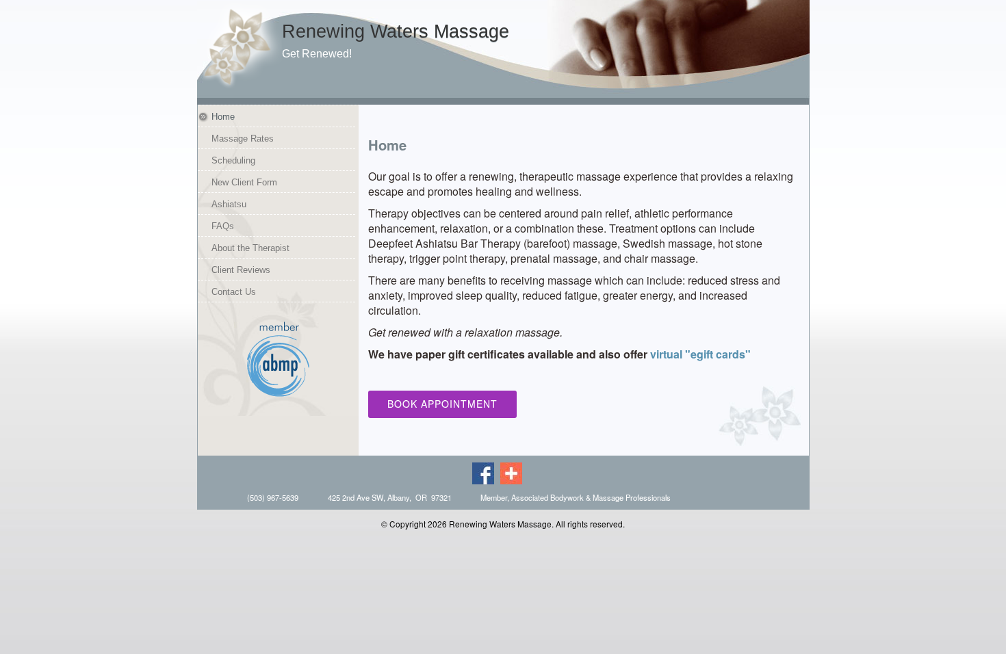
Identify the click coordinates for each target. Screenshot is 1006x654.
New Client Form (244, 182)
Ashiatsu (228, 204)
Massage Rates (242, 139)
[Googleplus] (513, 472)
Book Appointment (442, 403)
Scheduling (233, 161)
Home (223, 117)
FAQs (222, 226)
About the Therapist (250, 248)
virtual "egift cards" (700, 354)
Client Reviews (240, 270)
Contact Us (233, 292)
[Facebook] (485, 472)
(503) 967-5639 (272, 497)
